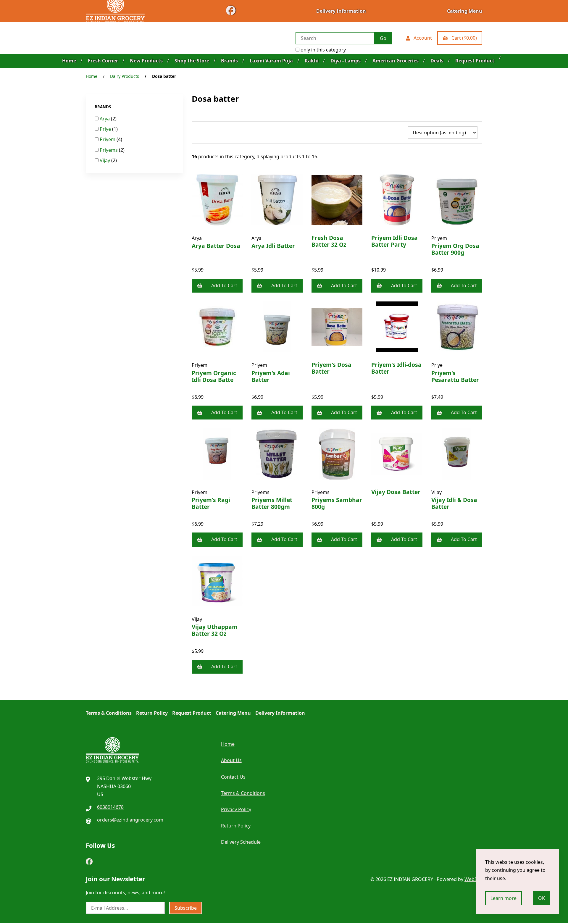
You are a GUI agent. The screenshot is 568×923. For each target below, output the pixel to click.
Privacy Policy (236, 809)
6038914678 (110, 807)
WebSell (473, 879)
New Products (146, 60)
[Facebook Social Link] (89, 860)
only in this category (322, 49)
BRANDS (103, 106)
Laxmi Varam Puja (271, 60)
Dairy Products (124, 76)
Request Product (474, 60)
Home (69, 60)
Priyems (109, 150)
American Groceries (395, 60)
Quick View (219, 242)
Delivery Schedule (241, 842)
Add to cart (224, 285)
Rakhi (312, 60)
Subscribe (186, 908)
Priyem (108, 139)
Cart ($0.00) (463, 38)
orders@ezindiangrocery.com (130, 819)
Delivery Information (341, 11)
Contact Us (233, 777)
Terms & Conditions (109, 713)
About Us (231, 760)
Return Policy (152, 713)
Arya (105, 118)
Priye (106, 129)
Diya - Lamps (345, 60)
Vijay (105, 160)
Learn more (503, 898)
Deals (436, 60)
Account (421, 38)
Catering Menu (464, 11)
